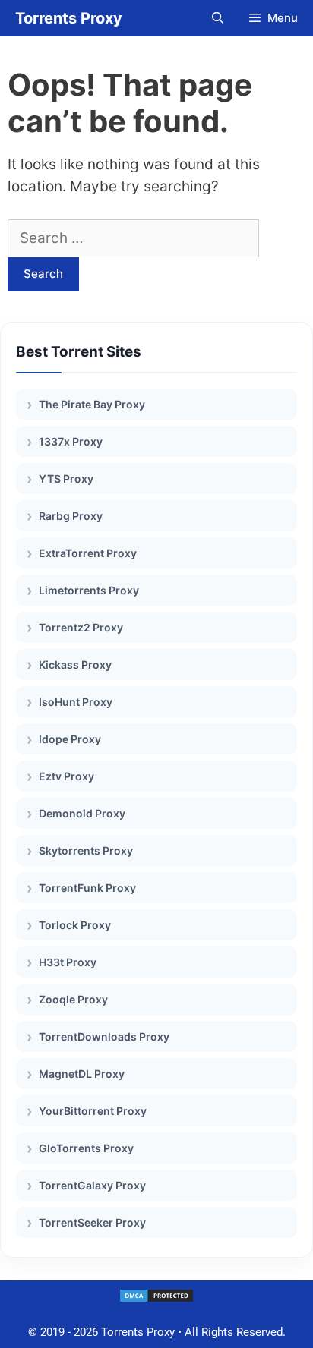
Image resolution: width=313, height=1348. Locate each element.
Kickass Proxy (75, 664)
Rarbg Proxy (71, 515)
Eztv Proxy (66, 776)
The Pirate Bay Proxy (92, 404)
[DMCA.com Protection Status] (156, 1299)
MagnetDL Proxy (82, 1073)
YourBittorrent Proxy (93, 1110)
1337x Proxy (71, 441)
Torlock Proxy (75, 924)
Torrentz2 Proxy (81, 627)
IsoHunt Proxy (75, 701)
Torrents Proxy (68, 18)
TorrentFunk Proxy (87, 887)
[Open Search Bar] (217, 18)
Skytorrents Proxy (86, 850)
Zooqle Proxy (73, 999)
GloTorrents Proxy (86, 1148)
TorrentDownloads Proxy (104, 1036)
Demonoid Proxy (82, 813)
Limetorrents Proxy (89, 590)
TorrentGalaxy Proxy (92, 1185)
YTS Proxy (66, 478)
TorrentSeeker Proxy (92, 1222)
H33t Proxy (67, 962)
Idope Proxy (70, 738)
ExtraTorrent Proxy (88, 552)
